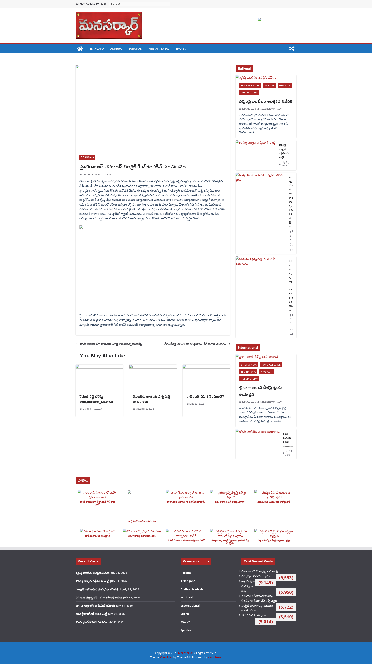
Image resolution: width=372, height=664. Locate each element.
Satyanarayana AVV (271, 108)
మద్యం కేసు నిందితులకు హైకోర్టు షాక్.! (274, 501)
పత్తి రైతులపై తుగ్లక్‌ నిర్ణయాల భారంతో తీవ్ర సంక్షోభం (230, 542)
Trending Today (249, 92)
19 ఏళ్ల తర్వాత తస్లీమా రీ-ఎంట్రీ (284, 151)
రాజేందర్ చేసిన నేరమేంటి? (205, 396)
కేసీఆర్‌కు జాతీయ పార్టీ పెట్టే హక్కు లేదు (151, 399)
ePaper (181, 48)
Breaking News (249, 365)
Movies (185, 622)
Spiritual (186, 630)
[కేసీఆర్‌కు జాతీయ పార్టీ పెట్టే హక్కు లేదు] (153, 367)
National (135, 48)
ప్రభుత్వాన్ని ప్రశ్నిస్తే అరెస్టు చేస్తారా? (230, 501)
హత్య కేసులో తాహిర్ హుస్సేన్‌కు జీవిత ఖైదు (291, 201)
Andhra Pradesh (192, 589)
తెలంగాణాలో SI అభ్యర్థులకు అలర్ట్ (259, 571)
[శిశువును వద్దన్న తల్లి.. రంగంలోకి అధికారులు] (261, 297)
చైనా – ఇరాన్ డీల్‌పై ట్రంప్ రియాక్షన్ (260, 391)
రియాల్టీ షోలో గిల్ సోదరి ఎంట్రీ (91, 614)
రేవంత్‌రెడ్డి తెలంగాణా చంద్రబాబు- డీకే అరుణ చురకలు (195, 344)
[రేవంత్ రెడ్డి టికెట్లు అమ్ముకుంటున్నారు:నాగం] (99, 367)
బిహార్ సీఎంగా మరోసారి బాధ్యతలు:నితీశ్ (186, 540)
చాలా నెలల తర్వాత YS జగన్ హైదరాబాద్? (186, 501)
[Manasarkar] (80, 48)
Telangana (96, 48)
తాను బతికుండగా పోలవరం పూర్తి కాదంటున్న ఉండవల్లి (111, 343)
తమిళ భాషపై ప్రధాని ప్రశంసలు (142, 535)
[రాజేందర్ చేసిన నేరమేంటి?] (206, 367)
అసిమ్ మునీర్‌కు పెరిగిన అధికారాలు (288, 440)
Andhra (116, 48)
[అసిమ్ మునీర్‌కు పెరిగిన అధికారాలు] (258, 444)
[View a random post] (291, 48)
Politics (186, 573)
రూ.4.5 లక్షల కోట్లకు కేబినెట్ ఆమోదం (95, 605)
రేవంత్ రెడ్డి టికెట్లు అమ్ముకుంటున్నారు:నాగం (96, 399)
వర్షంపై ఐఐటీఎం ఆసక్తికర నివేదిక (265, 101)
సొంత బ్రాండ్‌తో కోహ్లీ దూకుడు (91, 622)
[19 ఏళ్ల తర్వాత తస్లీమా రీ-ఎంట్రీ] (256, 155)
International (158, 48)
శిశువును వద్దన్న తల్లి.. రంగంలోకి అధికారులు (291, 285)
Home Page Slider (250, 85)
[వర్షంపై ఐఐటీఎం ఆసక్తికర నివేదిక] (266, 77)
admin (108, 174)
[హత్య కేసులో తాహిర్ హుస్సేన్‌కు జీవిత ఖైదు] (261, 213)
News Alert (285, 85)
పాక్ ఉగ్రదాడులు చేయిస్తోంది (97, 535)
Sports (185, 614)
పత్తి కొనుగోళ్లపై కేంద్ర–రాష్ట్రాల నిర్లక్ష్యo (274, 540)
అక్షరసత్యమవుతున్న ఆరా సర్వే (248, 586)
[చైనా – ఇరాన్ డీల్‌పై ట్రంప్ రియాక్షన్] (266, 356)
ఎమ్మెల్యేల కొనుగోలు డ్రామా (255, 576)
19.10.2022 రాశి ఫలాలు (254, 615)
